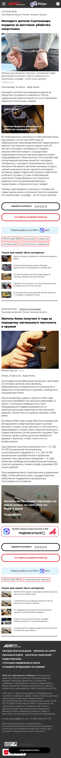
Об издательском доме (16, 651)
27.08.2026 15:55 (9, 309)
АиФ (21, 370)
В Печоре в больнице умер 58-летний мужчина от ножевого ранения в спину (34, 294)
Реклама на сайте (44, 651)
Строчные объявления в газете (21, 663)
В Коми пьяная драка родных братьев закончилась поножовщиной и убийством (32, 266)
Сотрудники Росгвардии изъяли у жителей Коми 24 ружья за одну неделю (35, 629)
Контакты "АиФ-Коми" (38, 655)
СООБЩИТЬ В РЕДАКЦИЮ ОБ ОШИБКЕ (23, 667)
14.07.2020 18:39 (9, 11)
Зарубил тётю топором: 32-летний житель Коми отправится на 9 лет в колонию (35, 284)
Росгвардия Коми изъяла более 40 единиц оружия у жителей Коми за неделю (32, 611)
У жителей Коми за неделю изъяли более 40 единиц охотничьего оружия (33, 602)
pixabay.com (7, 82)
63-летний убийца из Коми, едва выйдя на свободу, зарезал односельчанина (32, 275)
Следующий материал (29, 750)
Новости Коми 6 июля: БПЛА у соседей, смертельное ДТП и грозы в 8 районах (31, 620)
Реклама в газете (12, 655)
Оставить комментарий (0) (30, 217)
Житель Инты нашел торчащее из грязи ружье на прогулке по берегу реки (30, 504)
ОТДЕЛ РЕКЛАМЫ (11, 659)
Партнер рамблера (26, 744)
